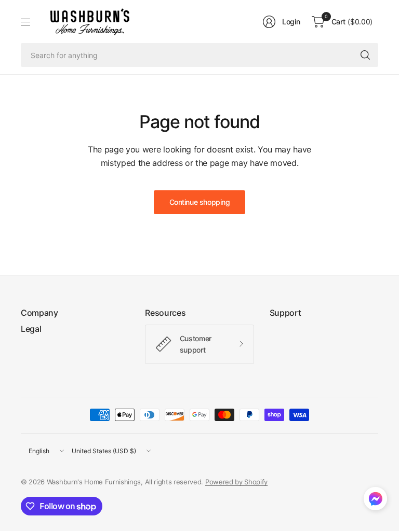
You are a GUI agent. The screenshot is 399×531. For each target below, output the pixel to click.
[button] (375, 501)
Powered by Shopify (236, 482)
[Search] (365, 55)
